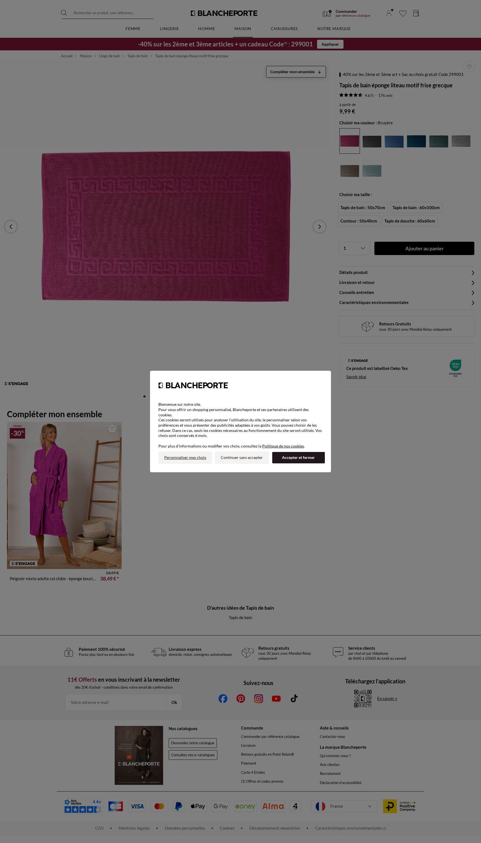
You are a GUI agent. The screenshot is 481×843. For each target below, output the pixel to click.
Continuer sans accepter (242, 457)
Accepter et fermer (298, 457)
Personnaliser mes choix (185, 457)
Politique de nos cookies (283, 446)
